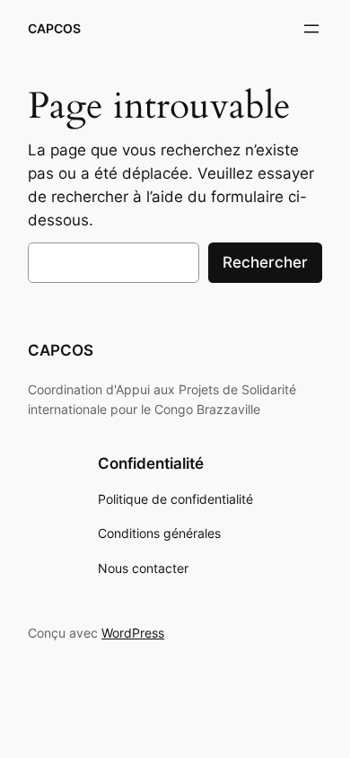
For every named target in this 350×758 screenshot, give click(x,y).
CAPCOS (54, 28)
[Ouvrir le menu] (311, 29)
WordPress (132, 632)
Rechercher (265, 262)
